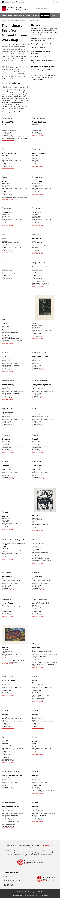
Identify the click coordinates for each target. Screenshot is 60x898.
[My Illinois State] (56, 2)
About (53, 15)
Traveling (16, 20)
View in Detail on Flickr (7, 140)
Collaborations (19, 15)
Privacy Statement (17, 895)
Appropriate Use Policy (31, 895)
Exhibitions (45, 15)
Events (28, 15)
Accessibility (45, 895)
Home (4, 15)
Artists (10, 15)
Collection (35, 15)
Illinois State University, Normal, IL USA (32, 892)
